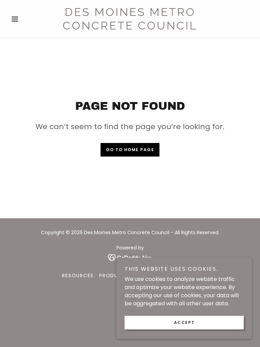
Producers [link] (115, 275)
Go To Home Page (130, 149)
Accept (184, 322)
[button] (26, 19)
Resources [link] (78, 275)
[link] (130, 28)
